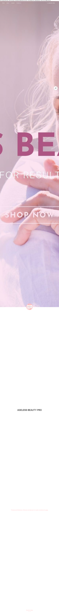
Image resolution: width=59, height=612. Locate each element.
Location (13, 3)
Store (3, 3)
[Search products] (56, 88)
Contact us (19, 3)
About (8, 3)
